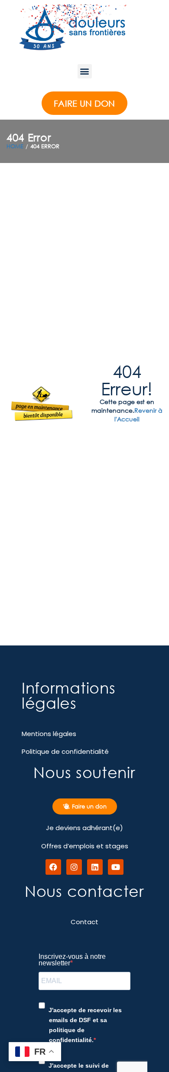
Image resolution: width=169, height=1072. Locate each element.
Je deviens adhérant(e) (84, 827)
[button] (85, 71)
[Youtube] (116, 867)
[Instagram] (74, 867)
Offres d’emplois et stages (84, 845)
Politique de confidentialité (65, 751)
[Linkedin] (95, 867)
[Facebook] (53, 867)
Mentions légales (49, 733)
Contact (84, 921)
